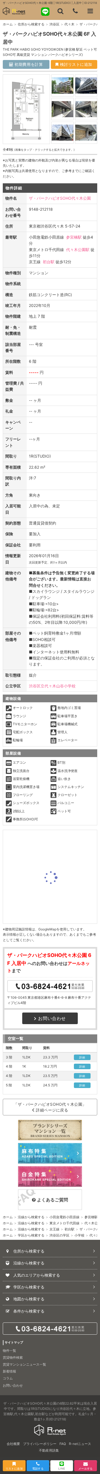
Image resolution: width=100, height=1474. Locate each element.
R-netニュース (80, 1444)
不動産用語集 (49, 1450)
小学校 (79, 1235)
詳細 (82, 1057)
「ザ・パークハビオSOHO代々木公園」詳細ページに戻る (50, 1107)
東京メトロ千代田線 (64, 1223)
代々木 (69, 24)
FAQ (62, 1444)
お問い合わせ (52, 1018)
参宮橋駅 (74, 237)
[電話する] (75, 11)
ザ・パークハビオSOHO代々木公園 (60, 198)
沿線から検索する (31, 1217)
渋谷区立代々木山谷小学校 (52, 685)
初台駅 (48, 261)
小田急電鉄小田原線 (64, 1217)
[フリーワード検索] (60, 11)
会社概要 (13, 1444)
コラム (8, 1378)
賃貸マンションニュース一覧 (24, 1364)
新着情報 (9, 1371)
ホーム (8, 24)
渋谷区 (54, 24)
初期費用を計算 (28, 64)
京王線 (54, 1229)
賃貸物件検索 (13, 1357)
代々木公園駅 (77, 249)
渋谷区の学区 (59, 1235)
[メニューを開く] (90, 11)
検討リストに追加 (75, 64)
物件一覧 (9, 1350)
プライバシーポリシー (39, 1444)
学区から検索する (31, 1235)
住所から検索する (31, 24)
